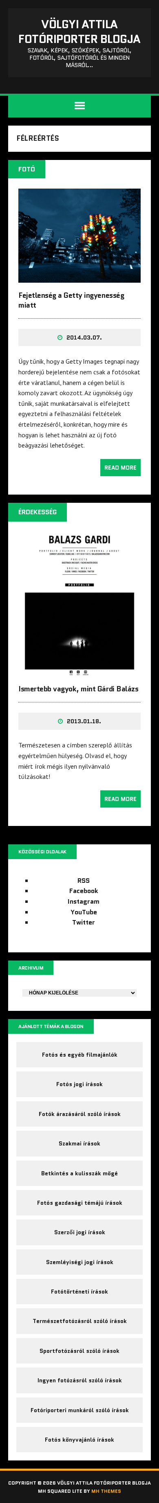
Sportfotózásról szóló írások (79, 1351)
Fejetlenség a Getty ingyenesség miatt (71, 300)
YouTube (84, 912)
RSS (83, 880)
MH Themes (106, 1490)
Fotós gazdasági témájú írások (79, 1203)
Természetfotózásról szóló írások (80, 1321)
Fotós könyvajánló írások (79, 1440)
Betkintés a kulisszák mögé (79, 1173)
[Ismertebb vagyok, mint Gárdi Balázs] (79, 670)
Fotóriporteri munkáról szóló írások (80, 1410)
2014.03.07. (84, 337)
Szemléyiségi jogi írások (79, 1262)
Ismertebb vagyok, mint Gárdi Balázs (78, 689)
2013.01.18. (84, 721)
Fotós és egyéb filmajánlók (79, 1055)
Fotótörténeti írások (79, 1291)
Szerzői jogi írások (79, 1232)
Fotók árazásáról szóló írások (80, 1114)
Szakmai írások (79, 1143)
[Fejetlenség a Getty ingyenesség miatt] (79, 277)
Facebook (83, 891)
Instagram (83, 901)
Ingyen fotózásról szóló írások (80, 1380)
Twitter (83, 922)
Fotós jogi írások (79, 1084)
